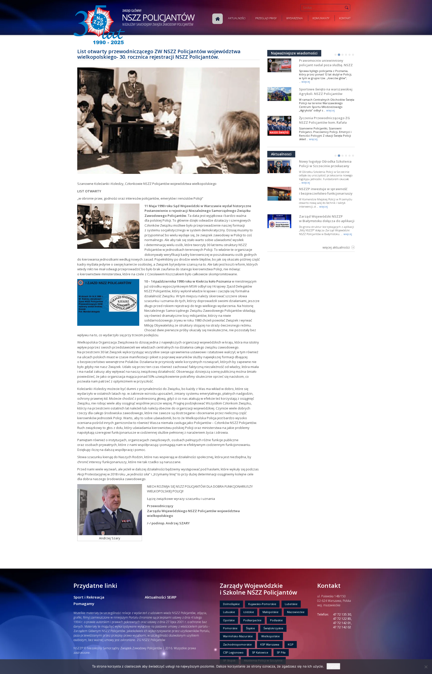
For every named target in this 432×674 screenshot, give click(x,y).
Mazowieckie (295, 612)
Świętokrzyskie (273, 628)
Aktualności (237, 18)
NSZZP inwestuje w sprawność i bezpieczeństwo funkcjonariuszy (325, 191)
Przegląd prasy (265, 18)
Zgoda (333, 666)
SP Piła (281, 652)
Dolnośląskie (231, 604)
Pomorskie (230, 628)
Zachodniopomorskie (237, 644)
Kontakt (344, 18)
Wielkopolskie (270, 636)
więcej (306, 81)
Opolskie (229, 620)
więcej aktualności (336, 247)
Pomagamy (84, 603)
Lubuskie (229, 612)
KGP (291, 644)
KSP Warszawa (269, 644)
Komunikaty (320, 18)
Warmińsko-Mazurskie (238, 636)
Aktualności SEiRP (160, 597)
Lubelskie (291, 604)
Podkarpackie (252, 620)
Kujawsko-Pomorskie (262, 604)
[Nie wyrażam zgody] (425, 666)
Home (217, 18)
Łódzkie (249, 612)
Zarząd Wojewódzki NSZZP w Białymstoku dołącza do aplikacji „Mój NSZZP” (326, 221)
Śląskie (250, 628)
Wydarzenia (294, 18)
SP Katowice (260, 652)
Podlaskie (276, 620)
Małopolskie (270, 612)
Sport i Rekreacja (89, 597)
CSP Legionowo (233, 652)
